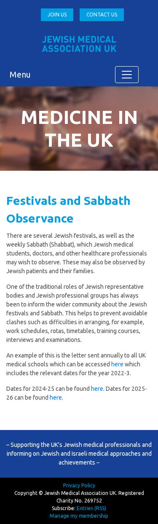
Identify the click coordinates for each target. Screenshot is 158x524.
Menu (20, 74)
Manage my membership (79, 516)
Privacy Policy (79, 485)
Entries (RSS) (91, 508)
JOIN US (57, 14)
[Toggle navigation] (127, 74)
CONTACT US (101, 14)
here (117, 364)
